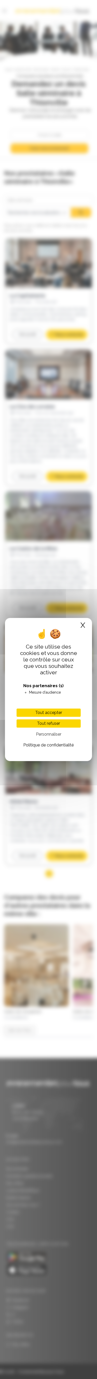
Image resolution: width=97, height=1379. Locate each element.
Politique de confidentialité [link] (48, 745)
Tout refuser (48, 723)
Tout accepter (48, 712)
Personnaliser (48, 734)
